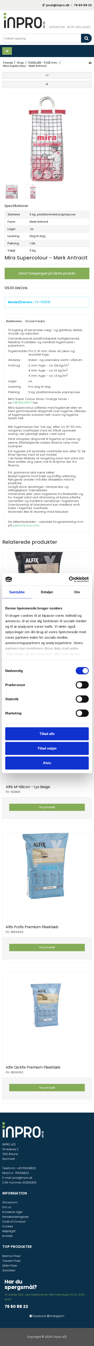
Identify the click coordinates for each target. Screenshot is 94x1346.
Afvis (47, 763)
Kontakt (7, 1236)
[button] (47, 75)
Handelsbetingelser (15, 1217)
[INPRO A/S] (47, 20)
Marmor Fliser (11, 1256)
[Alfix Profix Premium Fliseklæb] (47, 876)
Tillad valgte (47, 748)
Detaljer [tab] (47, 592)
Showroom (10, 1202)
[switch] (82, 685)
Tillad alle (47, 734)
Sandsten (9, 1270)
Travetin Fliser (11, 1261)
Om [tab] (77, 592)
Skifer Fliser (9, 1266)
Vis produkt (47, 807)
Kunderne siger (12, 1212)
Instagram (56, 1316)
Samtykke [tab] (17, 592)
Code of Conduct (14, 1221)
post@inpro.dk (58, 5)
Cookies (7, 1226)
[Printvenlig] (90, 63)
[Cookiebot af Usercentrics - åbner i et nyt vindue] (69, 579)
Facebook (39, 1316)
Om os (6, 1207)
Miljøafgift (9, 1231)
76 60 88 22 (83, 5)
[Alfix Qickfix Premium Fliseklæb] (47, 1017)
